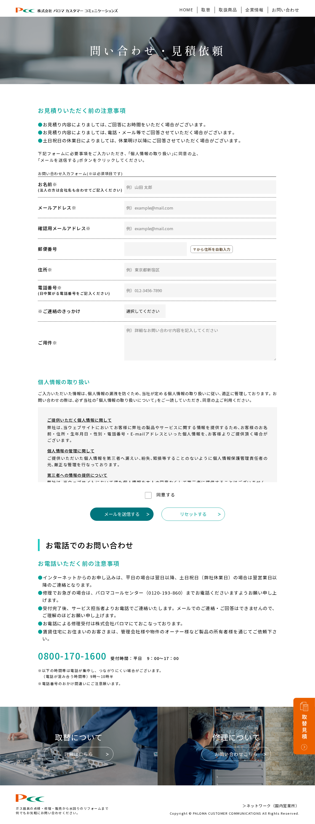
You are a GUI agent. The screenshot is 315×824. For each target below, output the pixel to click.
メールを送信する (122, 514)
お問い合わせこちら (236, 754)
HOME (186, 10)
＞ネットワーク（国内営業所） (270, 805)
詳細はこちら (78, 754)
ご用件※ (47, 342)
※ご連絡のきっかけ (59, 311)
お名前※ (80, 187)
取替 (205, 10)
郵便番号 (47, 249)
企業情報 (254, 10)
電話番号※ (74, 290)
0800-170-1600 (72, 655)
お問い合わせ (285, 10)
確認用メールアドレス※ (64, 228)
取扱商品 (228, 10)
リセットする (193, 514)
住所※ (45, 269)
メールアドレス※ (57, 207)
